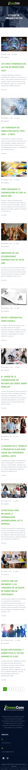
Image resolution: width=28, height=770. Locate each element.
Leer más (3, 89)
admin (15, 54)
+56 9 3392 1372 (6, 743)
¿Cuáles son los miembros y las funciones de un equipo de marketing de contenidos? (12, 588)
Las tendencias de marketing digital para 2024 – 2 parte (13, 131)
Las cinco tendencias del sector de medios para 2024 (13, 67)
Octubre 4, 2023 (7, 571)
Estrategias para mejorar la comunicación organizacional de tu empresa (12, 517)
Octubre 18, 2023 (7, 436)
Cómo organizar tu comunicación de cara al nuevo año (13, 192)
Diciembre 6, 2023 (7, 243)
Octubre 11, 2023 (7, 501)
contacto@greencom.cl (8, 752)
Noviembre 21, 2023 (8, 308)
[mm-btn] (25, 3)
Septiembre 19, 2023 (8, 640)
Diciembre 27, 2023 (8, 118)
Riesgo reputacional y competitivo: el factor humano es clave (12, 653)
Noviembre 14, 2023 (8, 367)
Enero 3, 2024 (6, 54)
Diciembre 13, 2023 (7, 180)
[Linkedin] (3, 758)
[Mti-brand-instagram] (7, 758)
